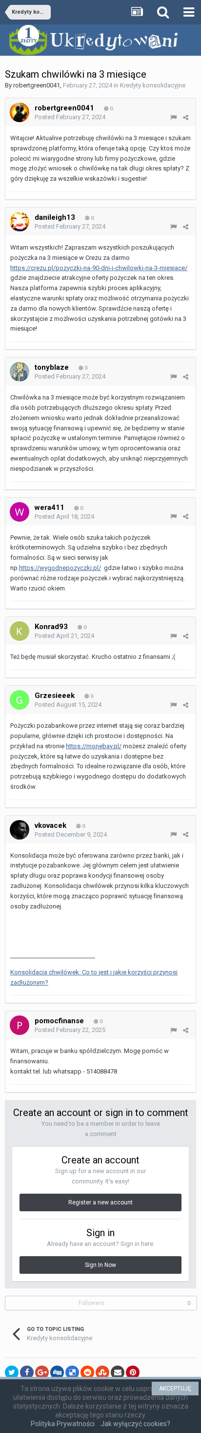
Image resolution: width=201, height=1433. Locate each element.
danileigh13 (55, 217)
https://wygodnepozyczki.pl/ (60, 567)
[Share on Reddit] (87, 1372)
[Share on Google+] (42, 1372)
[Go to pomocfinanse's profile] (19, 1025)
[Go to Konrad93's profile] (19, 631)
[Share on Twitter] (12, 1372)
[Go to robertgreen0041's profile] (19, 112)
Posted (70, 117)
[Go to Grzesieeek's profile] (19, 700)
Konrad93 (51, 626)
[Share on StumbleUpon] (102, 1372)
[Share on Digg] (57, 1372)
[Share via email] (117, 1372)
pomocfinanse (59, 1020)
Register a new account (100, 1202)
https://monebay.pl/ (93, 746)
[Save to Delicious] (72, 1372)
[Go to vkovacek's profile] (19, 830)
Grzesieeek (55, 695)
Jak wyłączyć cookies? (135, 1424)
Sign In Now (100, 1265)
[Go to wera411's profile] (19, 512)
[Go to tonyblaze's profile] (19, 371)
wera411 (49, 507)
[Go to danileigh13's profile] (19, 222)
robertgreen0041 (36, 85)
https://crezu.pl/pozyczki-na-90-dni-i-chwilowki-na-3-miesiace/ (98, 268)
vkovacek (50, 825)
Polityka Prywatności (63, 1424)
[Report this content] (173, 117)
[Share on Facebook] (27, 1372)
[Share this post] (185, 117)
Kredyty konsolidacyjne (152, 85)
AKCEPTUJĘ (175, 1388)
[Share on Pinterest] (133, 1372)
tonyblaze (52, 367)
